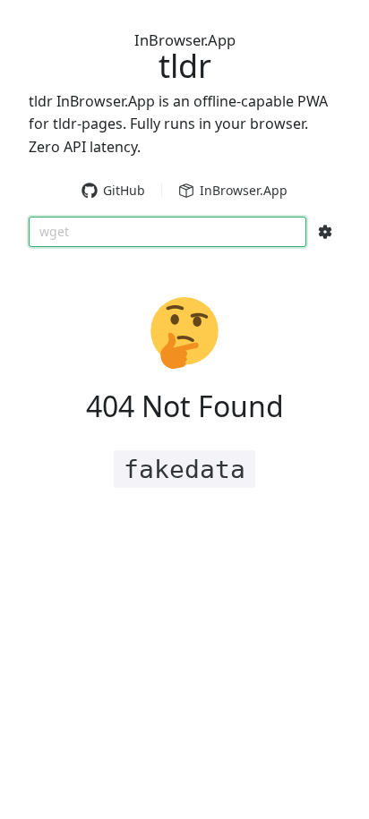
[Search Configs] (325, 232)
